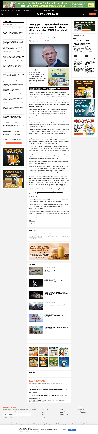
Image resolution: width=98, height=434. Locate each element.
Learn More (64, 429)
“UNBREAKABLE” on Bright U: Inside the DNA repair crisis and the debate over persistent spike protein (13, 80)
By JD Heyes (32, 33)
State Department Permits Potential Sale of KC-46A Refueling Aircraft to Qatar (13, 126)
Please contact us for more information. (37, 401)
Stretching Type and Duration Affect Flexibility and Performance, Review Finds (13, 108)
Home (2, 10)
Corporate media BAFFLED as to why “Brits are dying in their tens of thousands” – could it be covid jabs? (55, 305)
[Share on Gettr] (51, 37)
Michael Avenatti (61, 40)
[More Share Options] (54, 37)
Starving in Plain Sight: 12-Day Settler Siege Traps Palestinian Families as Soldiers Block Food (13, 117)
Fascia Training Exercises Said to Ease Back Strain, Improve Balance (12, 94)
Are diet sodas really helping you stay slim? (12, 139)
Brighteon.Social (45, 409)
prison (66, 40)
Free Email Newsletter (82, 409)
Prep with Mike (14, 10)
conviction (39, 40)
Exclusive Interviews (64, 414)
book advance (34, 40)
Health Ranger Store (82, 412)
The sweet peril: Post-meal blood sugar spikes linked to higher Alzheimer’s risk (12, 135)
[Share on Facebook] (33, 37)
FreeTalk (43, 412)
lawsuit (52, 40)
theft (49, 41)
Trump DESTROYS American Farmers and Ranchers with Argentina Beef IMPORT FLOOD (90, 50)
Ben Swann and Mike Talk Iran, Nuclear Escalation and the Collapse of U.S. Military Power (79, 70)
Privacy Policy (80, 411)
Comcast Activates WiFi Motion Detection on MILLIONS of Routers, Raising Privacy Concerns (12, 66)
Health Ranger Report (79, 35)
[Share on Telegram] (39, 37)
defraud (43, 40)
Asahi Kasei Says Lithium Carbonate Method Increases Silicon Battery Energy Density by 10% (12, 131)
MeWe (43, 414)
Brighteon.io (44, 407)
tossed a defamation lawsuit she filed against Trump (50, 192)
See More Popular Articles (13, 142)
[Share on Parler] (45, 37)
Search (95, 10)
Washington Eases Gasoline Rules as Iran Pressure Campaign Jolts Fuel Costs (11, 52)
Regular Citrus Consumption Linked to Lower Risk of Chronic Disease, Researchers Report (13, 70)
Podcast (61, 412)
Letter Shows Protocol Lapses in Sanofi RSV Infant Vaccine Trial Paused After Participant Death (13, 57)
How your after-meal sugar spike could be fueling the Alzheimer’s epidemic (13, 99)
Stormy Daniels (45, 41)
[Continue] (29, 414)
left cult (56, 40)
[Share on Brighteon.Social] (30, 37)
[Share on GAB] (42, 37)
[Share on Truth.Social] (48, 37)
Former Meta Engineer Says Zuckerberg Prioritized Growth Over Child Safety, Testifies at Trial (13, 33)
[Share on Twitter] (36, 37)
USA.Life (43, 417)
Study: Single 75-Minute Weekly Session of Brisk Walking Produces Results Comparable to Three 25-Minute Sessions (13, 42)
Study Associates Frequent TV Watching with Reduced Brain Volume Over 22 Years (12, 121)
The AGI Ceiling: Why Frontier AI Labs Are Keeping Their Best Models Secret (13, 112)
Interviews (20, 10)
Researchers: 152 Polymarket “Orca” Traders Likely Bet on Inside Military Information (13, 75)
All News (61, 409)
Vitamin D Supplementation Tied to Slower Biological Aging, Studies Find (11, 90)
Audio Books (26, 10)
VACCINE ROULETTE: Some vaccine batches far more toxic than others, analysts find (55, 281)
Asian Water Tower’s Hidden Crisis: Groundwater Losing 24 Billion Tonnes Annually (13, 48)
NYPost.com (32, 221)
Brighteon (7, 10)
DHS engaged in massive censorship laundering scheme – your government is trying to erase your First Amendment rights (56, 270)
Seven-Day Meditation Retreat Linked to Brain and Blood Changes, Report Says (13, 28)
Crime (33, 21)
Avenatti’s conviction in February (52, 129)
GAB (42, 415)
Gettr (43, 411)
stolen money (39, 41)
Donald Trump (48, 40)
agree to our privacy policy (32, 431)
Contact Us (80, 407)
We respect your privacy (7, 417)
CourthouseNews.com (34, 224)
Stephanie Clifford (32, 41)
